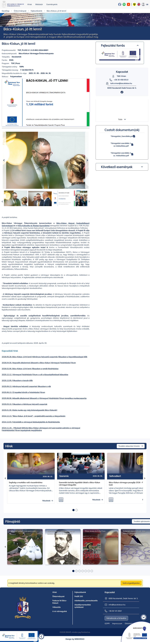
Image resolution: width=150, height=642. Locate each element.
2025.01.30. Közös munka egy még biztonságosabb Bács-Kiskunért (29, 410)
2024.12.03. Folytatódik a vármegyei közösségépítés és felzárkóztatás (31, 422)
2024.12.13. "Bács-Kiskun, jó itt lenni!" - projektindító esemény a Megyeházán (33, 416)
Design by (75, 639)
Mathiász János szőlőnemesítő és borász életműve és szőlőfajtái (60, 532)
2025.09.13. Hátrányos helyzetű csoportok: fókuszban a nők (26, 386)
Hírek (29, 4)
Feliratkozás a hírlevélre (116, 618)
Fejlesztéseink (80, 592)
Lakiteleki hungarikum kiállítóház (22, 531)
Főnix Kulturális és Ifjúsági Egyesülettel (33, 225)
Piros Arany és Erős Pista (95, 531)
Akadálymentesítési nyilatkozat (82, 606)
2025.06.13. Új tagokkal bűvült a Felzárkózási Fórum (23, 392)
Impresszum (117, 623)
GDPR (107, 623)
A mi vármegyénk (59, 611)
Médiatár (39, 4)
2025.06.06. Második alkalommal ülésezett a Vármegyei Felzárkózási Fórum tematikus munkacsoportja (44, 398)
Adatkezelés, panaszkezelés (86, 600)
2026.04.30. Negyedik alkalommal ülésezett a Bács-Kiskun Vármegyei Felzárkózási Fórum (39, 363)
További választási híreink (129, 446)
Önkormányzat (58, 596)
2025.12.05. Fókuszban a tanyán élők (17, 380)
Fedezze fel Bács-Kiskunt (59, 601)
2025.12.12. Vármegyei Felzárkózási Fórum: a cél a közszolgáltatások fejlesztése (35, 374)
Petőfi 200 (78, 596)
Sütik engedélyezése (131, 583)
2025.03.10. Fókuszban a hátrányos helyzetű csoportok (24, 404)
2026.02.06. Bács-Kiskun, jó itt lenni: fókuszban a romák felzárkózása (30, 368)
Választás (56, 607)
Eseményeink (51, 4)
